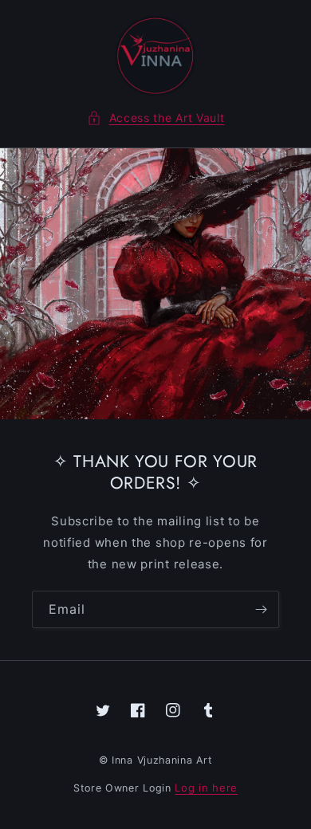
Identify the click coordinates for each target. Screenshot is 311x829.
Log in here (206, 787)
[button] (156, 118)
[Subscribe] (260, 609)
